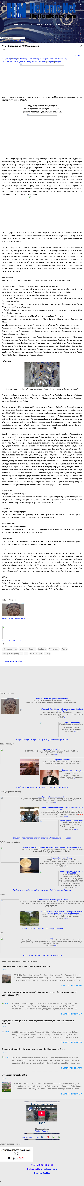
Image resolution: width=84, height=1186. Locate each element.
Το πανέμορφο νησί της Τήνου (71, 820)
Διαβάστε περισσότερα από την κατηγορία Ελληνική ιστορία (42, 739)
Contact (36, 1137)
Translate (19, 40)
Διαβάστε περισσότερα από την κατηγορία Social (42, 928)
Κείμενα (13, 62)
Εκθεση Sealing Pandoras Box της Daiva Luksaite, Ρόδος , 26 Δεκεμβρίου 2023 (52, 847)
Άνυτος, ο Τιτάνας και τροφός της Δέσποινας (51, 698)
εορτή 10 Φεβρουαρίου (12, 653)
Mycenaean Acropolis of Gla (14, 1075)
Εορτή (64, 649)
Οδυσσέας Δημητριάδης (71, 722)
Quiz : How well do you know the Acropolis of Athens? (26, 966)
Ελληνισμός (6, 59)
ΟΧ (3, 62)
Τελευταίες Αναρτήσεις (57, 59)
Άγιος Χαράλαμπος (27, 649)
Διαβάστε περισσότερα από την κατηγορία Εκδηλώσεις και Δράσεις (42, 890)
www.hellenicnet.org (48, 1169)
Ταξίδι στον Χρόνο (63, 25)
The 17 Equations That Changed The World (52, 900)
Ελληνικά (45, 1131)
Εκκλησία (42, 649)
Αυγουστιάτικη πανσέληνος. (61, 858)
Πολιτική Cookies (42, 1173)
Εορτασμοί (44, 59)
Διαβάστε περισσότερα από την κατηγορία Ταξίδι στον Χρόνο (42, 787)
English (37, 1131)
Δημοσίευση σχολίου (13, 661)
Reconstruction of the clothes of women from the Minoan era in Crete (33, 1049)
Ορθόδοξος (22, 59)
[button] (81, 46)
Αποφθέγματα (32, 62)
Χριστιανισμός (33, 59)
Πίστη (14, 59)
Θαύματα (50, 62)
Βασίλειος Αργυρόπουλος (71, 770)
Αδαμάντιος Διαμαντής (61, 759)
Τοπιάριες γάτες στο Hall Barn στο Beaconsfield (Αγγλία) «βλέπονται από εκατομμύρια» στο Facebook (62, 912)
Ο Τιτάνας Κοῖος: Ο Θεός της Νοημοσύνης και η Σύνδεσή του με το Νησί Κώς (62, 710)
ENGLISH (78, 56)
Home (24, 1137)
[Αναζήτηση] (81, 4)
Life (51, 938)
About (29, 1137)
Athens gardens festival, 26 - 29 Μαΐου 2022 (71, 872)
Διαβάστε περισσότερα (71, 985)
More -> (56, 704)
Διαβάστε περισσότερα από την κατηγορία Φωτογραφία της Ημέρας (42, 838)
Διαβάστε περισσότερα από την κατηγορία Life (42, 955)
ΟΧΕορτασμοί (36, 653)
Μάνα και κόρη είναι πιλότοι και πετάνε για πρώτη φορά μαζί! (62, 808)
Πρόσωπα (42, 62)
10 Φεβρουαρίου (10, 649)
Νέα (30, 25)
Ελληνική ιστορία (43, 25)
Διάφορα (58, 62)
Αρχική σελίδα (18, 25)
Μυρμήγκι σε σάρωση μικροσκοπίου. (52, 797)
